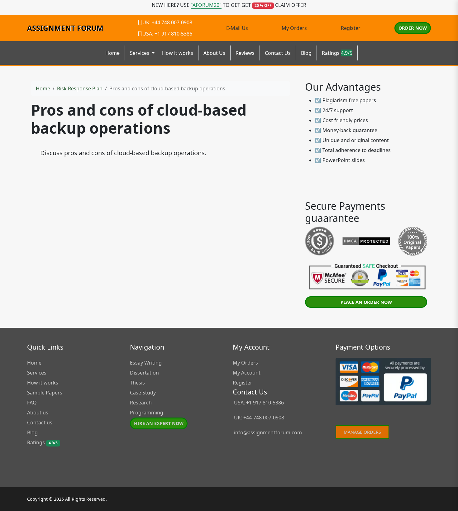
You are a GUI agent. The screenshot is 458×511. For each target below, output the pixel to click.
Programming (146, 412)
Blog (306, 53)
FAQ (32, 402)
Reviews (245, 53)
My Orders (294, 28)
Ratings (337, 53)
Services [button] (140, 53)
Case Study (143, 392)
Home (112, 53)
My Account (246, 372)
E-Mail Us (237, 28)
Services (36, 372)
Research (141, 402)
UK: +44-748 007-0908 (258, 417)
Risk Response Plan (80, 88)
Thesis (137, 382)
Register (350, 28)
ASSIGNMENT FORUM (65, 28)
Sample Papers (44, 392)
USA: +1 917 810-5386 (258, 402)
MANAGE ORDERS (362, 432)
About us (37, 412)
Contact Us (278, 53)
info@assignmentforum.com (268, 432)
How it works (177, 53)
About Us (214, 53)
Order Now (412, 28)
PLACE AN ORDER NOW (366, 302)
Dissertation (144, 372)
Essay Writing (146, 362)
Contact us (39, 422)
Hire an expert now (159, 423)
